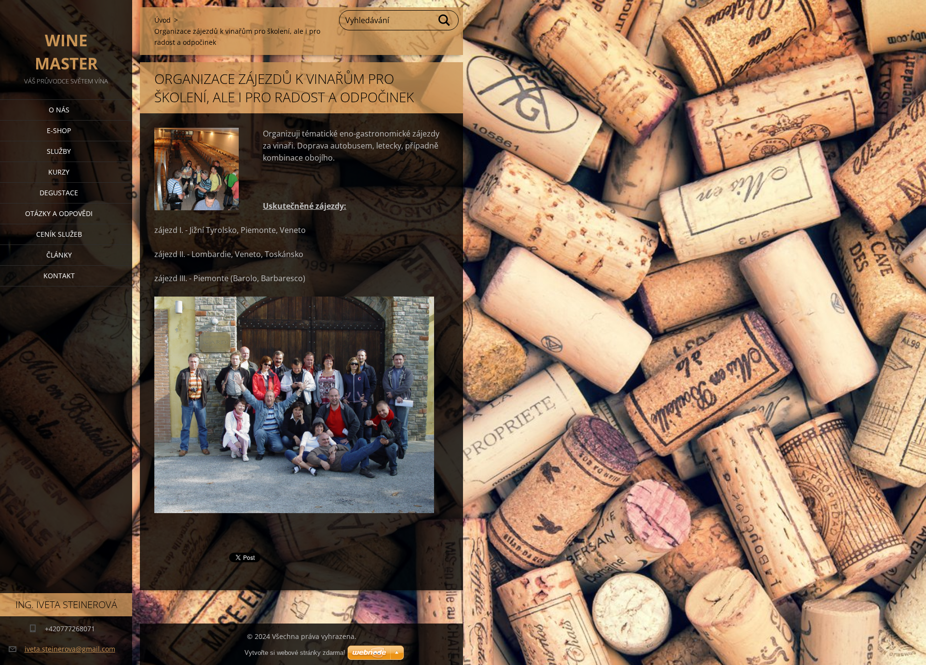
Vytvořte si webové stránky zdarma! (295, 652)
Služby (59, 151)
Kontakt (59, 275)
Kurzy (58, 171)
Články (59, 254)
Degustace (59, 192)
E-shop (59, 130)
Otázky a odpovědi (59, 213)
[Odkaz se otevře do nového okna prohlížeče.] (196, 169)
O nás (59, 109)
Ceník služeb (59, 234)
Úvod (162, 20)
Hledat (444, 20)
